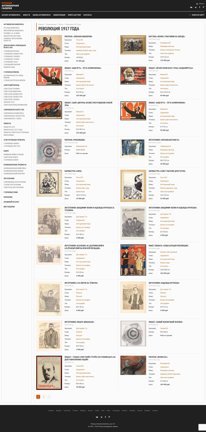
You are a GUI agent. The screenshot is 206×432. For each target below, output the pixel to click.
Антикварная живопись (14, 24)
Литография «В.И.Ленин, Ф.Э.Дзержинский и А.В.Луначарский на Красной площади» (84, 246)
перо (90, 50)
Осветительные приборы (14, 140)
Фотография (9, 178)
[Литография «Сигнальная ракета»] (133, 152)
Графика (58, 410)
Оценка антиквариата (42, 15)
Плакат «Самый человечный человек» (166, 322)
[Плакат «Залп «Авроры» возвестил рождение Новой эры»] (49, 117)
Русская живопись (11, 28)
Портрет (79, 296)
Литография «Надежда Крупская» (164, 283)
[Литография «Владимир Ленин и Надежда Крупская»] (133, 223)
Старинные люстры (12, 146)
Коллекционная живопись (15, 168)
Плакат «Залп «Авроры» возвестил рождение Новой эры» (88, 104)
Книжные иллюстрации (13, 154)
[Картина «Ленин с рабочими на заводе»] (133, 48)
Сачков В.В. (164, 328)
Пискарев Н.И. (165, 363)
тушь (94, 50)
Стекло (97, 410)
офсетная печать (88, 85)
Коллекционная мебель (13, 171)
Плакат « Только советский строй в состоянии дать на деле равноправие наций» (90, 358)
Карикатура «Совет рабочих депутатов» (167, 171)
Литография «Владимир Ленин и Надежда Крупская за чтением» (89, 209)
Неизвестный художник (168, 252)
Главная (41, 24)
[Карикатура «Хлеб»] (49, 185)
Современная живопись (14, 113)
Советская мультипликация (15, 105)
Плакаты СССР (9, 127)
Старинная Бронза (11, 51)
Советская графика (12, 89)
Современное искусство (14, 110)
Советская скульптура (13, 97)
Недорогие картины (12, 36)
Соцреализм (80, 43)
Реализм (79, 293)
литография (170, 153)
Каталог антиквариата (11, 15)
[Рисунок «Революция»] (49, 151)
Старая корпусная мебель (14, 80)
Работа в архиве (82, 153)
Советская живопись (12, 91)
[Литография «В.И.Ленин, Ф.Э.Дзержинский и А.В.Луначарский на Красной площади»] (49, 260)
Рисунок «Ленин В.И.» (158, 357)
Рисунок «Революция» (75, 140)
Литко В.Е (79, 40)
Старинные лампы (11, 143)
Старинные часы (11, 62)
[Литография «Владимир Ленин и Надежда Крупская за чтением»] (49, 222)
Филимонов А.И (81, 146)
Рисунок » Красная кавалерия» (78, 36)
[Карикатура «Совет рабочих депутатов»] (133, 186)
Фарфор (83, 410)
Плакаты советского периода (16, 132)
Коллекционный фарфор (14, 174)
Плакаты (7, 123)
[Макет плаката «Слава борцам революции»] (133, 260)
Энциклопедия (59, 15)
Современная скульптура (14, 116)
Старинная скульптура (13, 54)
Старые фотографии (12, 185)
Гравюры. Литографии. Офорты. (13, 39)
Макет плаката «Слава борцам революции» (168, 245)
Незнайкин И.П (165, 43)
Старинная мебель (11, 72)
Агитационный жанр (83, 47)
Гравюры (147, 410)
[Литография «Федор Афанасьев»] (49, 336)
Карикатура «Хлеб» (73, 171)
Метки (61, 24)
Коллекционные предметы (15, 165)
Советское (67, 410)
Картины (51, 410)
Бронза (90, 410)
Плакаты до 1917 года (13, 130)
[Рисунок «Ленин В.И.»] (133, 371)
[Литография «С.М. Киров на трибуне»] (49, 299)
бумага (85, 50)
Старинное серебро (12, 56)
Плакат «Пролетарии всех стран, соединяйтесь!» (171, 68)
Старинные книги (11, 160)
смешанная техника (173, 50)
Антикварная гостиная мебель (13, 76)
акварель (79, 50)
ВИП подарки (9, 207)
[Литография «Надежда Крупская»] (133, 297)
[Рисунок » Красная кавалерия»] (49, 48)
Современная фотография (15, 182)
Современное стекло (12, 118)
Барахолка (8, 197)
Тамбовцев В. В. (165, 146)
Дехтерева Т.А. (81, 217)
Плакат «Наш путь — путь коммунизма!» (83, 68)
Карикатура (80, 191)
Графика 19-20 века (12, 33)
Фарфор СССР (9, 102)
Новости (26, 15)
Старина (155, 410)
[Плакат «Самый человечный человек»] (133, 333)
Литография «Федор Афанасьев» (79, 322)
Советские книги (11, 157)
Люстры (139, 410)
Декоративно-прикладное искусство (15, 46)
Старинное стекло (11, 59)
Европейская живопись (14, 30)
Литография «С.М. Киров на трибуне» (81, 283)
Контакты (87, 15)
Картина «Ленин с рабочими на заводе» (167, 36)
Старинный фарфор (12, 64)
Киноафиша (9, 135)
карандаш (169, 188)
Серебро (132, 410)
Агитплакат (80, 88)
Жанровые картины (167, 46)
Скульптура (116, 410)
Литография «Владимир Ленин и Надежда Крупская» (173, 207)
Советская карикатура (13, 94)
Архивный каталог (11, 202)
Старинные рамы (11, 192)
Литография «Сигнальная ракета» (164, 140)
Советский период (11, 85)
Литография (164, 157)
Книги (6, 151)
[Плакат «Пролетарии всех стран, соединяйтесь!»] (133, 82)
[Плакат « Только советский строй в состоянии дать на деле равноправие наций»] (49, 373)
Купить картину (74, 15)
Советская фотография (13, 187)
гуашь (168, 263)
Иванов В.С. (80, 74)
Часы (103, 410)
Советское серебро (12, 99)
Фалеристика (9, 67)
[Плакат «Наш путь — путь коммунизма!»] (49, 82)
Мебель (124, 410)
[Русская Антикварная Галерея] (10, 5)
